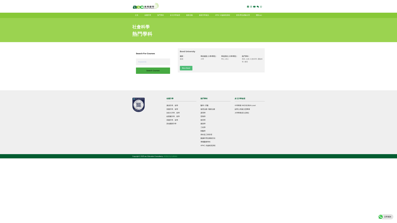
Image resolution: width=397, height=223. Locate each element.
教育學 (203, 120)
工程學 (203, 127)
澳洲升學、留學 (172, 105)
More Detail (186, 68)
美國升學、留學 (172, 120)
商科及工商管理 (206, 134)
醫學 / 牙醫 (204, 105)
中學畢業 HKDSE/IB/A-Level (245, 105)
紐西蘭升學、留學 (173, 116)
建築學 (203, 124)
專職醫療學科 (205, 142)
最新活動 (189, 15)
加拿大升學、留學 (173, 113)
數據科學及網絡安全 (208, 138)
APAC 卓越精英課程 (222, 15)
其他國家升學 (171, 124)
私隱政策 (167, 156)
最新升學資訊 (204, 15)
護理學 (203, 113)
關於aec (259, 15)
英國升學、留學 (172, 109)
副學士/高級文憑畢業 (242, 109)
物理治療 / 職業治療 (208, 109)
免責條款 (174, 156)
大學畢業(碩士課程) (242, 113)
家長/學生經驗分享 (243, 15)
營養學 (203, 116)
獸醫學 (203, 131)
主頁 (136, 15)
